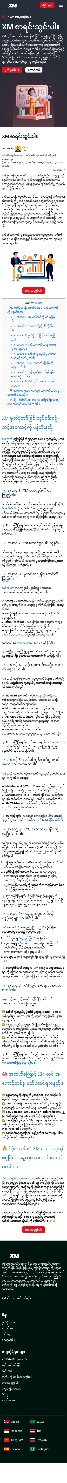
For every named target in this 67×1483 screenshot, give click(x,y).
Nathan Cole (25, 149)
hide (38, 302)
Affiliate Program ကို (14, 1359)
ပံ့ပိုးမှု (5, 1394)
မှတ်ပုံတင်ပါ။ (12, 70)
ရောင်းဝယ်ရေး (10, 1400)
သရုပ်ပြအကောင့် (11, 1388)
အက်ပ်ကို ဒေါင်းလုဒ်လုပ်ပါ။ (17, 1376)
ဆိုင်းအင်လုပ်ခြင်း (12, 1365)
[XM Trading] (12, 5)
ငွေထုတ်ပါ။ (8, 1340)
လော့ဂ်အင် (34, 70)
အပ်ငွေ (6, 1334)
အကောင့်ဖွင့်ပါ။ (33, 290)
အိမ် (4, 16)
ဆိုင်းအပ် (47, 5)
